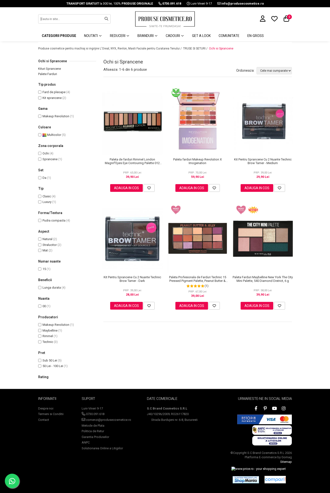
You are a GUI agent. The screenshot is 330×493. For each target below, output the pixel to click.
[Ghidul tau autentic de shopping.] (275, 479)
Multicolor (53, 135)
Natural (47, 239)
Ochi (46, 153)
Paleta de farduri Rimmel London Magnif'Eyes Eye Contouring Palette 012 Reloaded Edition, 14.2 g (132, 161)
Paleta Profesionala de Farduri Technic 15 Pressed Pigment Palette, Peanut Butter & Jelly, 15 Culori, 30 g (197, 279)
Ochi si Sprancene (221, 48)
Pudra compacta (54, 220)
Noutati (91, 36)
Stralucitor (50, 245)
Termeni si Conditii (51, 414)
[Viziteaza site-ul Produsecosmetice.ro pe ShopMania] (246, 479)
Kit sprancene (52, 98)
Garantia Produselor (95, 437)
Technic (48, 342)
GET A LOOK (201, 36)
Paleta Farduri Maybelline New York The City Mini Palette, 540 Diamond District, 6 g (263, 279)
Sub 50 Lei (50, 360)
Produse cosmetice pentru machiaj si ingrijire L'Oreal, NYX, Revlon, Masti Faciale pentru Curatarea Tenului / (110, 48)
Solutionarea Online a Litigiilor (102, 448)
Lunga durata (52, 287)
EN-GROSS (255, 36)
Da (44, 178)
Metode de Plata (93, 425)
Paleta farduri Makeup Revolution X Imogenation (197, 161)
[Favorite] (149, 188)
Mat (45, 250)
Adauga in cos (126, 188)
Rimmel (48, 336)
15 (44, 269)
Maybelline (50, 330)
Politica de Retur (93, 431)
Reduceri (118, 36)
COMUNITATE (229, 36)
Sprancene (50, 159)
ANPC (86, 442)
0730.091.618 (94, 414)
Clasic (47, 196)
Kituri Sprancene (49, 68)
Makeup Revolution (56, 116)
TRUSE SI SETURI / (195, 48)
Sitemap (286, 462)
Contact (43, 420)
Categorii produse (59, 36)
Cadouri (173, 36)
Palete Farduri (47, 74)
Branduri (145, 36)
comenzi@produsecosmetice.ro (108, 420)
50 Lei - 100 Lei (53, 366)
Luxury (47, 202)
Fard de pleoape (54, 92)
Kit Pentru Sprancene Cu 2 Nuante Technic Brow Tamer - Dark (132, 279)
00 (44, 306)
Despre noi (45, 408)
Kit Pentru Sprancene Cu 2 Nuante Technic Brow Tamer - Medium (263, 161)
